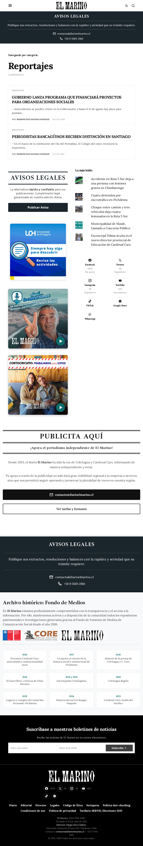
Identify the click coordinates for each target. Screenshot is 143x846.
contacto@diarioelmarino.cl (74, 495)
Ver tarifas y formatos (71, 509)
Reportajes (18, 90)
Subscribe (117, 748)
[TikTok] (47, 796)
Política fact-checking (116, 805)
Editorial (26, 805)
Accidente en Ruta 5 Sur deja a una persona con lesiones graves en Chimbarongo (112, 183)
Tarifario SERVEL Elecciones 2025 (101, 810)
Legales (54, 805)
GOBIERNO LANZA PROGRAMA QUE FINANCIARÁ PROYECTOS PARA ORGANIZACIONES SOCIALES (66, 99)
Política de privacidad (62, 810)
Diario (13, 805)
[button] (10, 5)
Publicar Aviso (38, 207)
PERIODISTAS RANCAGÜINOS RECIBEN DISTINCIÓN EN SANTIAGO (71, 136)
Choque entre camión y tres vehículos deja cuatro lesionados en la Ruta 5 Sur (110, 211)
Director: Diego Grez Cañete (71, 824)
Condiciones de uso (33, 810)
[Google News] (55, 796)
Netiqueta (92, 805)
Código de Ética (73, 805)
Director (40, 805)
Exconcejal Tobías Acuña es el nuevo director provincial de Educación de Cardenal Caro (111, 240)
